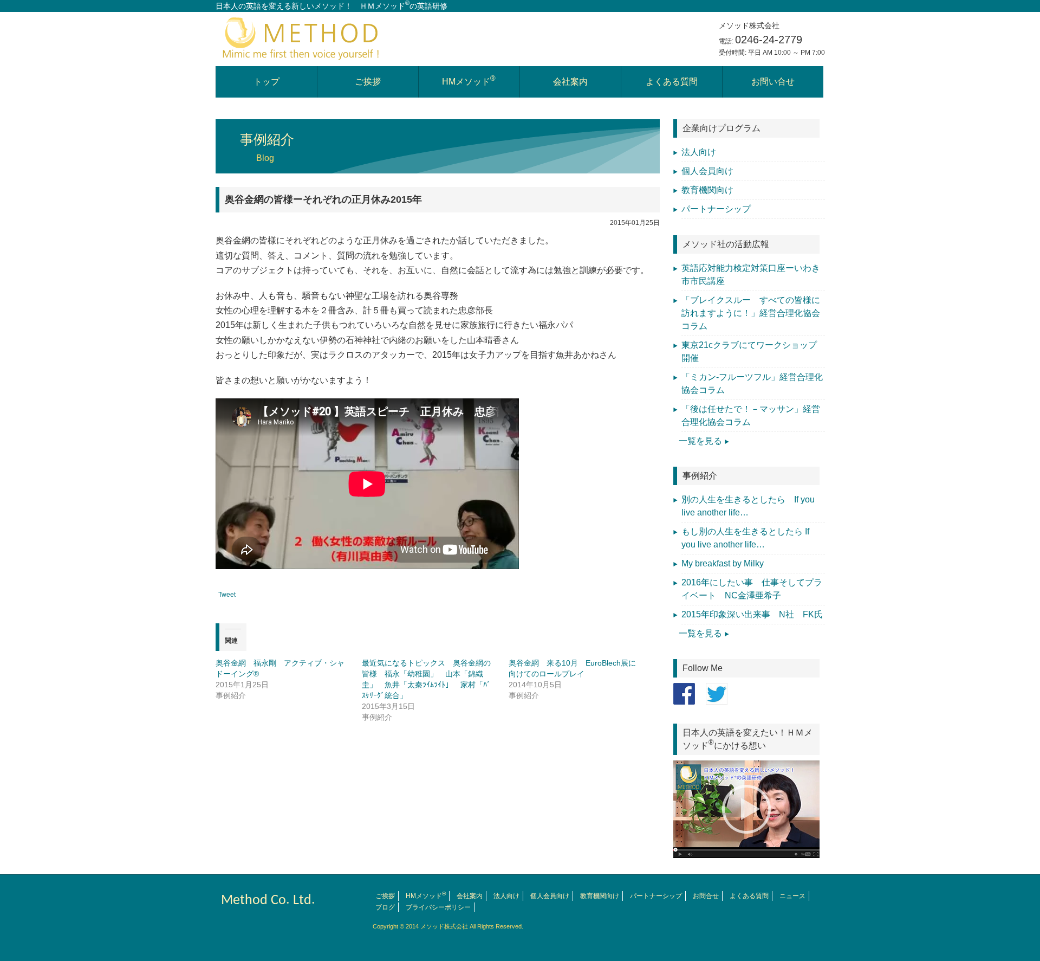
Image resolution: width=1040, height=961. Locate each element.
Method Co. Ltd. (268, 900)
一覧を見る (700, 441)
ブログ (385, 907)
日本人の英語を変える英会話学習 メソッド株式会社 (302, 38)
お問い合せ (773, 81)
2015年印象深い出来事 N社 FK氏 (756, 614)
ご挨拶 (368, 81)
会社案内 (570, 81)
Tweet (227, 594)
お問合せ (706, 896)
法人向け (698, 152)
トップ (266, 81)
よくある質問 (672, 81)
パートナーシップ (716, 209)
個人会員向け (707, 171)
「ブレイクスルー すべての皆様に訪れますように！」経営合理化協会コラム (750, 313)
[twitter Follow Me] (716, 694)
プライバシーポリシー (438, 907)
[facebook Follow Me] (684, 694)
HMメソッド (469, 80)
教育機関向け (707, 190)
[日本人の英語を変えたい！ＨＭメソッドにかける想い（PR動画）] (749, 809)
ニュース (792, 896)
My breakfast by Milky (722, 563)
